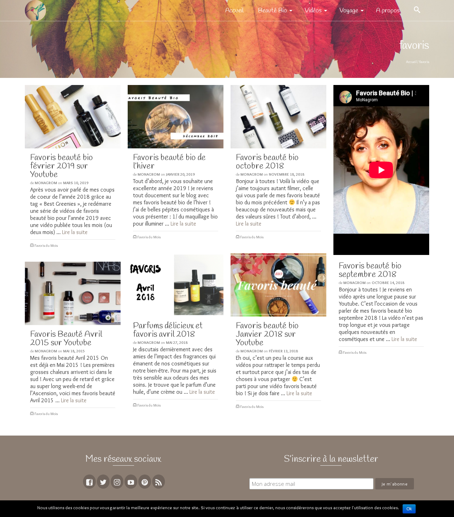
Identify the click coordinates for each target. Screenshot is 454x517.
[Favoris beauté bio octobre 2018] (278, 116)
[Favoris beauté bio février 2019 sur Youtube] (73, 116)
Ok (409, 508)
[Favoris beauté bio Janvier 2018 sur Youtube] (278, 285)
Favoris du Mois (46, 245)
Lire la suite (75, 232)
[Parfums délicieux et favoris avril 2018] (175, 285)
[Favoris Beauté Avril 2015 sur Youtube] (73, 293)
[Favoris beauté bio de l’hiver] (175, 116)
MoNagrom (46, 182)
